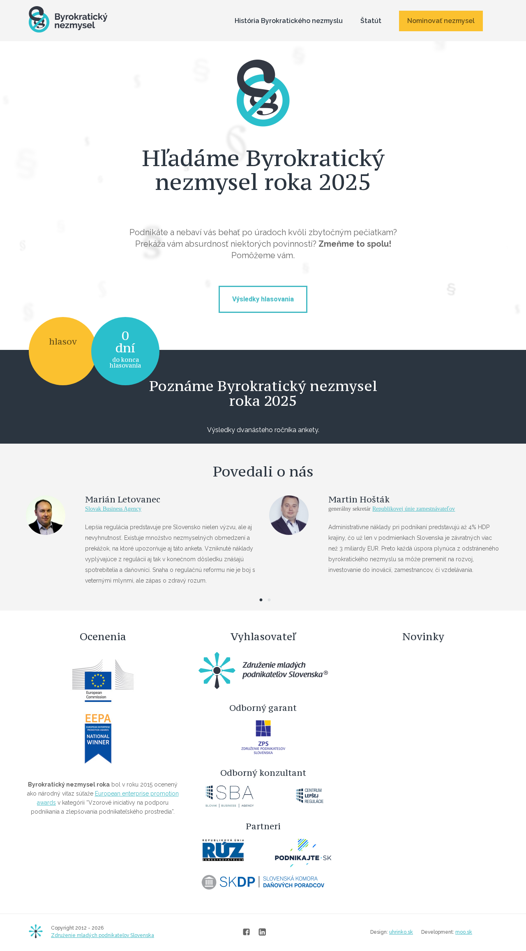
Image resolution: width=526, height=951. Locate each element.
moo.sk (463, 932)
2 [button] (269, 600)
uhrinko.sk (401, 932)
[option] (263, 544)
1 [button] (261, 600)
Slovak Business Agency (113, 509)
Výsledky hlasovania (263, 299)
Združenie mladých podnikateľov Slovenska (102, 935)
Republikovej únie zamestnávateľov (413, 509)
